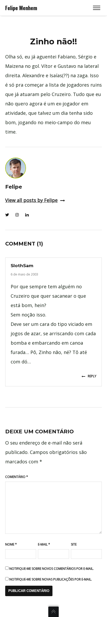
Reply (92, 376)
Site (74, 544)
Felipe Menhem (21, 8)
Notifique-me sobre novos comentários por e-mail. (51, 568)
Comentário (16, 477)
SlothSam (22, 265)
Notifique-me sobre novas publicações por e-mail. (50, 579)
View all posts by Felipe (31, 200)
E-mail (44, 544)
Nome (11, 544)
